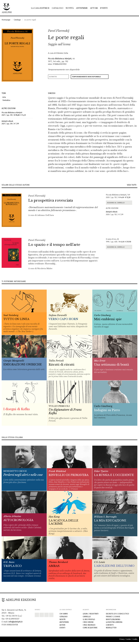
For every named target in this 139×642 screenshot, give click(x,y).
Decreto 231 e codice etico (117, 614)
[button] (131, 31)
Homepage (6, 20)
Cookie (117, 617)
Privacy (109, 617)
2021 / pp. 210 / (14, 114)
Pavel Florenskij (58, 31)
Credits (134, 639)
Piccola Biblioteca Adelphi (59, 58)
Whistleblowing (113, 619)
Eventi (104, 8)
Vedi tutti (132, 185)
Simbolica (6, 100)
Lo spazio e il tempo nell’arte (54, 244)
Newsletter (111, 628)
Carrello (87, 617)
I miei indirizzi (89, 625)
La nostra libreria (114, 622)
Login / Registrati (90, 614)
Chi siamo (64, 614)
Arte (4, 97)
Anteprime (82, 8)
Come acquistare (90, 628)
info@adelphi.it (15, 622)
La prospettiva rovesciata (50, 200)
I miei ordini (88, 622)
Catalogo (57, 8)
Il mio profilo (89, 619)
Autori (94, 8)
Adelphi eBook (111, 212)
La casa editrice (40, 8)
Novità (70, 8)
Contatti (110, 625)
